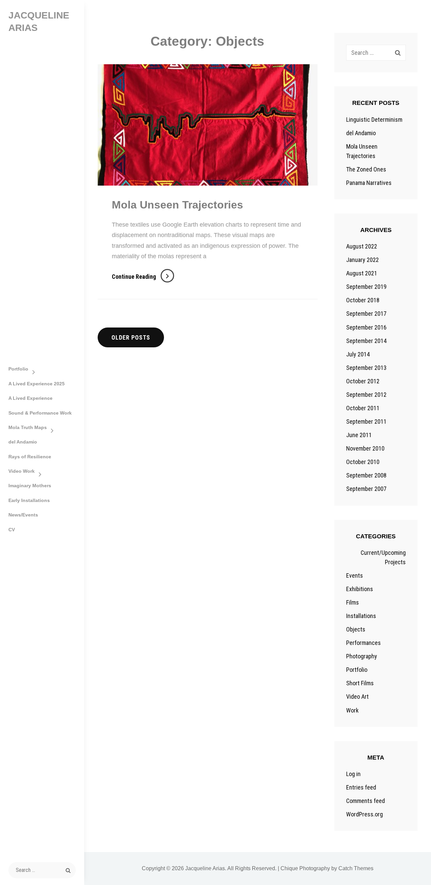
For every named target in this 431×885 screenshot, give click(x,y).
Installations (361, 615)
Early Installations (29, 500)
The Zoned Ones (366, 169)
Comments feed (365, 800)
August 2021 (361, 273)
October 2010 (362, 461)
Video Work (21, 471)
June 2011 (359, 434)
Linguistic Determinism (374, 119)
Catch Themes (355, 868)
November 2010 (365, 448)
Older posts (130, 337)
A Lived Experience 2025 (36, 383)
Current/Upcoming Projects (383, 557)
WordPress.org (364, 814)
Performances (363, 642)
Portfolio (18, 369)
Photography (361, 656)
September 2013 (366, 367)
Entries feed (361, 787)
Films (352, 602)
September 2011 (366, 421)
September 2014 (366, 340)
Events (354, 575)
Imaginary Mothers (29, 485)
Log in (353, 773)
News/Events (23, 514)
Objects (355, 629)
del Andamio (22, 442)
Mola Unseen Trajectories (177, 205)
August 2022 (361, 246)
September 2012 (366, 394)
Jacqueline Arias (205, 868)
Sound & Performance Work (40, 413)
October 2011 (362, 408)
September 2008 (366, 475)
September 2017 (366, 313)
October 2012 (362, 381)
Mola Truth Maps (27, 427)
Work (352, 710)
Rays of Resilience (29, 456)
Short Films (360, 683)
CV (11, 529)
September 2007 (366, 488)
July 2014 (358, 354)
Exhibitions (359, 588)
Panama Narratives (369, 182)
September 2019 (366, 286)
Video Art (357, 696)
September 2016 (366, 327)
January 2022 (362, 259)
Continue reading (143, 276)
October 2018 (362, 300)
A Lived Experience (30, 398)
